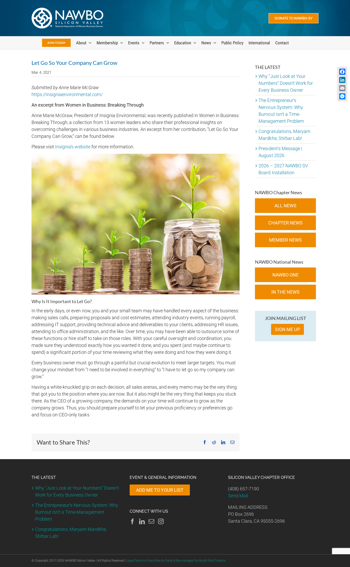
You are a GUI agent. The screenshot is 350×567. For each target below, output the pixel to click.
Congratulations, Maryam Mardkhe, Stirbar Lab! (71, 533)
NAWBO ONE (285, 274)
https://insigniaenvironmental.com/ (67, 94)
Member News (285, 240)
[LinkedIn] (142, 521)
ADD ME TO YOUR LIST (159, 490)
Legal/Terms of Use (139, 560)
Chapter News (285, 222)
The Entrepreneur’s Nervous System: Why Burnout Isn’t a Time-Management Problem (76, 512)
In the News (285, 292)
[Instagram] (161, 521)
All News (285, 205)
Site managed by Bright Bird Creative (200, 560)
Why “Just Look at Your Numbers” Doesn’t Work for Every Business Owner (286, 83)
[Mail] (151, 521)
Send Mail (238, 495)
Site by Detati (164, 560)
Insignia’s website (72, 146)
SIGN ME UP (287, 329)
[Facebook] (132, 521)
